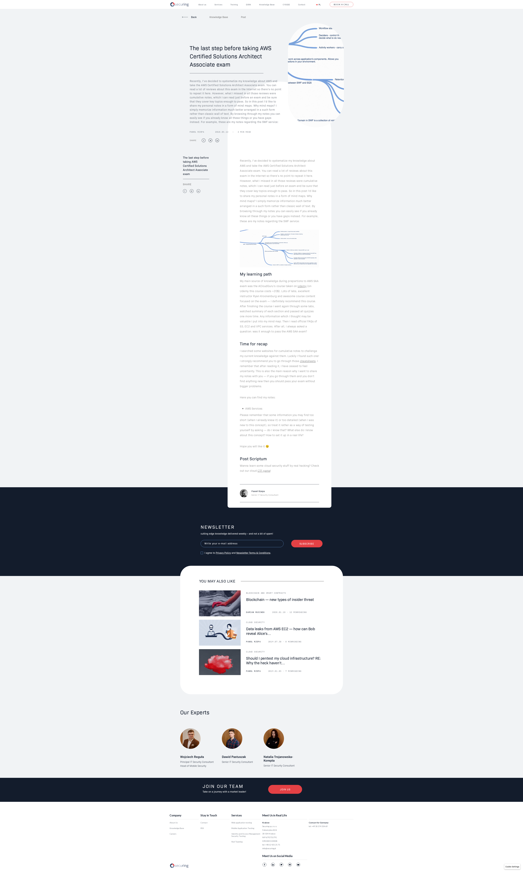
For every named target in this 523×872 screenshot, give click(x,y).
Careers (173, 834)
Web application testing (241, 822)
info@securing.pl (269, 848)
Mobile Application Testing (242, 828)
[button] (512, 866)
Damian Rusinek (255, 612)
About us (202, 4)
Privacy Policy (223, 552)
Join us (285, 789)
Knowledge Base (267, 4)
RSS (202, 828)
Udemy (302, 286)
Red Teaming (237, 842)
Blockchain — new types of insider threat (280, 599)
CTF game (264, 470)
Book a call (341, 4)
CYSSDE (286, 4)
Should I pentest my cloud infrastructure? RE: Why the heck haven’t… (283, 660)
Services (218, 4)
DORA (248, 4)
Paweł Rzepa (197, 132)
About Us (174, 822)
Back (194, 17)
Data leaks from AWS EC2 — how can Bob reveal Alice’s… (280, 631)
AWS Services (253, 408)
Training (234, 4)
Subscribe (306, 543)
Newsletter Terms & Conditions (253, 552)
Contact (301, 4)
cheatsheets (308, 361)
